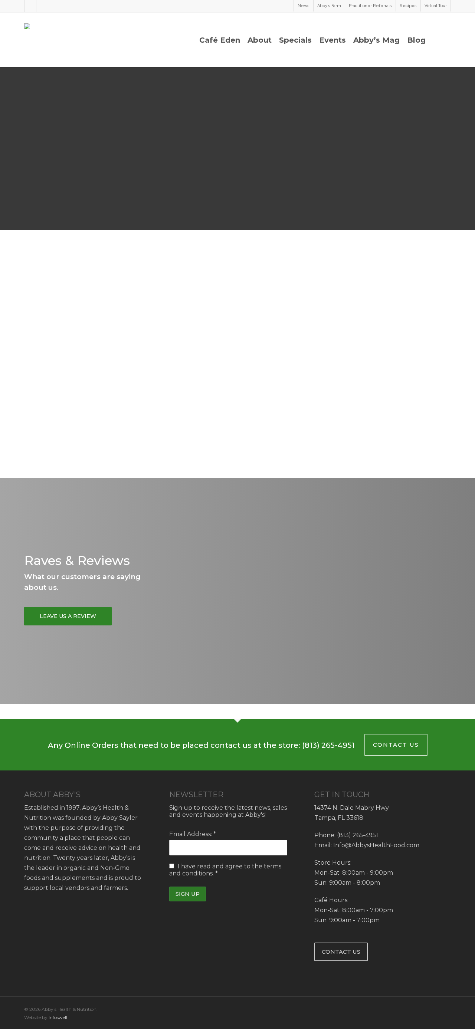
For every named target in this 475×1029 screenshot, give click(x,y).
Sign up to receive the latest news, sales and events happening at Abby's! (228, 811)
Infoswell (58, 1017)
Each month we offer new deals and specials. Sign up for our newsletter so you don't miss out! (382, 445)
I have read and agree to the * (225, 870)
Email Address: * (192, 834)
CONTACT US (396, 744)
